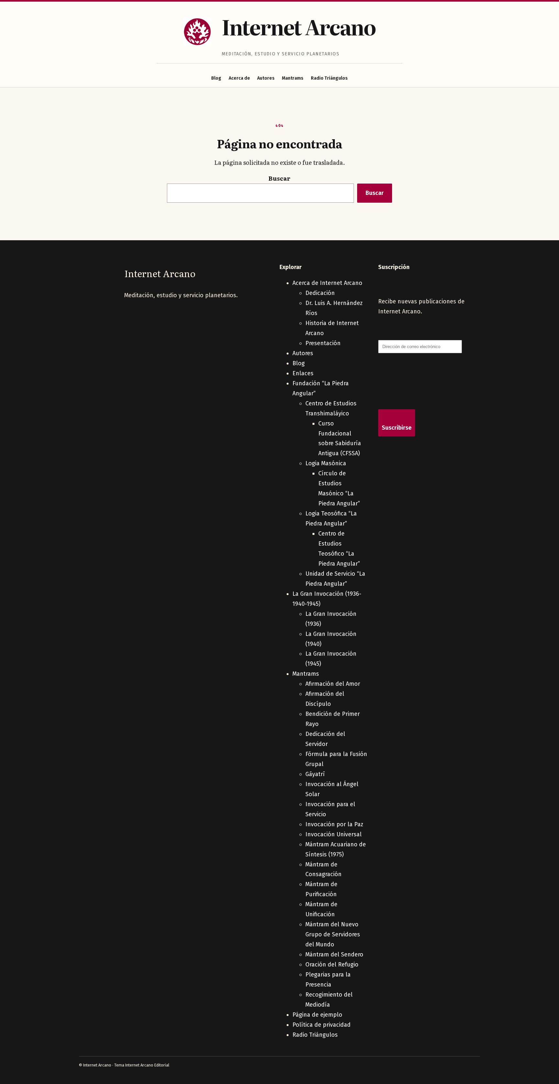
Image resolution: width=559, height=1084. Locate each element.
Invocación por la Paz (334, 824)
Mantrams (292, 78)
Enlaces (302, 373)
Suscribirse (396, 427)
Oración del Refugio (331, 964)
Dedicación (320, 293)
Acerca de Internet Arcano (327, 283)
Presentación (323, 343)
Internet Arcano (299, 26)
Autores (266, 78)
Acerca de (239, 78)
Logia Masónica (325, 463)
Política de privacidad (321, 1024)
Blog (216, 78)
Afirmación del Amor (332, 683)
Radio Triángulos (329, 78)
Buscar (279, 178)
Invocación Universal (333, 834)
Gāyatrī (315, 774)
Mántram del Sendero (334, 954)
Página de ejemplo (317, 1014)
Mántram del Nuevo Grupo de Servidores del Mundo (332, 934)
